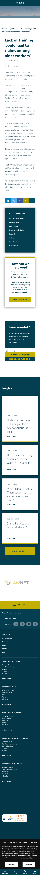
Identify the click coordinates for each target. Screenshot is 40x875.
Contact (5, 652)
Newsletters (13, 246)
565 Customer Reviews (20, 820)
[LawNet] (20, 583)
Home (4, 29)
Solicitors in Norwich (11, 712)
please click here (28, 858)
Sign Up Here (10, 618)
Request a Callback (20, 359)
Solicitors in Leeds (10, 687)
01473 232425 (6, 678)
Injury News (13, 226)
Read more (11, 436)
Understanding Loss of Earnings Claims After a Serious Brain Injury (18, 426)
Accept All (11, 864)
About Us (6, 635)
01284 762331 (6, 755)
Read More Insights (20, 551)
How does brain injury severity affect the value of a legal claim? (19, 459)
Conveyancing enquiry (19, 292)
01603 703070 (7, 730)
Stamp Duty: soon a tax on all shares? (18, 525)
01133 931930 (6, 704)
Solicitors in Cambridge (12, 764)
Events (5, 645)
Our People (7, 638)
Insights (6, 642)
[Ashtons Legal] (20, 3)
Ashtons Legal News (16, 218)
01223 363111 (6, 781)
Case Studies (13, 242)
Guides (11, 238)
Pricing (5, 649)
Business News (14, 222)
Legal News (12, 29)
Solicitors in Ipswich (11, 661)
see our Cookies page (24, 856)
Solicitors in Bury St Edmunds (15, 738)
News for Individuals (16, 230)
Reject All (28, 864)
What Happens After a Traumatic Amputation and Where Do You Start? (20, 494)
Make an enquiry (20, 299)
